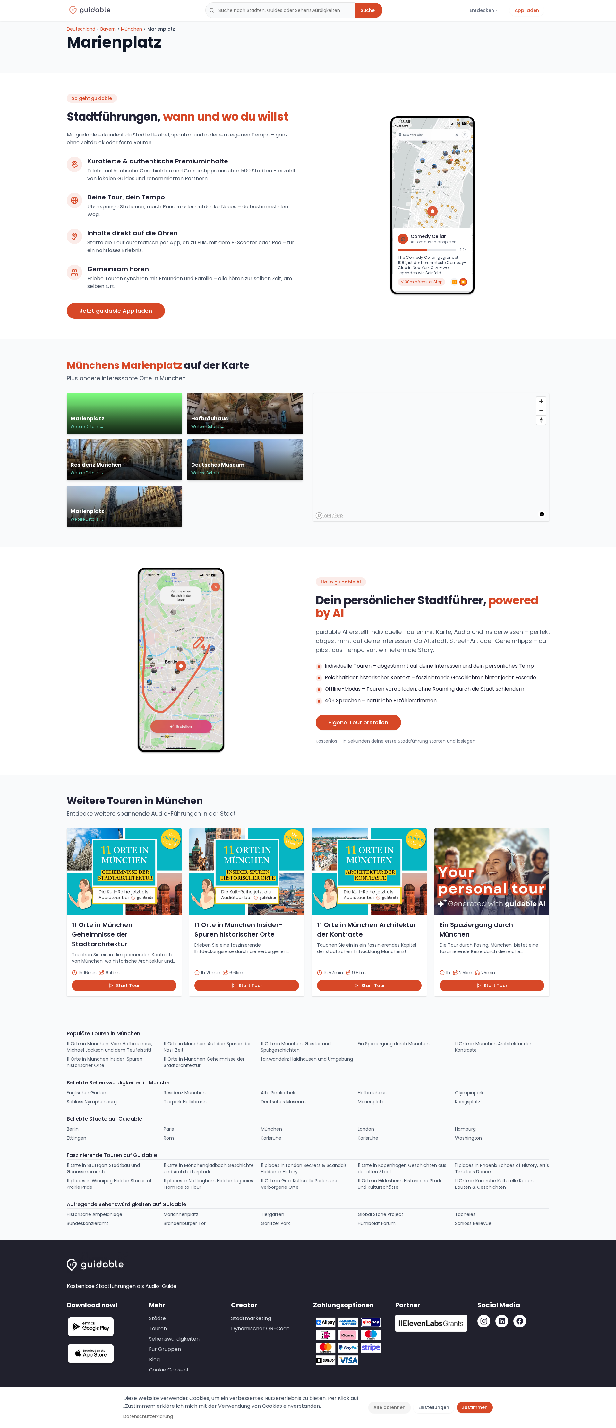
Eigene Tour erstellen (358, 722)
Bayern (108, 29)
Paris (169, 1129)
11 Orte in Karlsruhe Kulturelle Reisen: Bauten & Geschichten (495, 1184)
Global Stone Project (380, 1214)
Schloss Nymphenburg (92, 1102)
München (131, 29)
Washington (468, 1138)
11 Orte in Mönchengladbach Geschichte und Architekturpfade (209, 1168)
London (366, 1129)
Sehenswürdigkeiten (174, 1339)
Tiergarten (272, 1214)
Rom (169, 1138)
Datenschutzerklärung (148, 1416)
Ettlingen (76, 1138)
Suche (368, 10)
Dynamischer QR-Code (260, 1328)
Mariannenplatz (181, 1214)
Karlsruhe (271, 1138)
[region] (431, 457)
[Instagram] (483, 1321)
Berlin (73, 1129)
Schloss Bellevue (473, 1223)
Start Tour (128, 985)
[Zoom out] (541, 410)
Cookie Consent (169, 1369)
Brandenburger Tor (185, 1223)
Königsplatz (467, 1102)
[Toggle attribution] (542, 514)
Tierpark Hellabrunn (185, 1102)
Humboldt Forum (377, 1223)
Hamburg (465, 1129)
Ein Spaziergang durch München (394, 1043)
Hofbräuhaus (372, 1093)
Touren (158, 1328)
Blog (154, 1359)
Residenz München (185, 1093)
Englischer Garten (86, 1093)
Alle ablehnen (389, 1407)
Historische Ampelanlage (94, 1214)
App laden (527, 10)
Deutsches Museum (283, 1102)
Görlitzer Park (275, 1223)
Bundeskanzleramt (87, 1223)
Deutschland (81, 29)
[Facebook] (519, 1321)
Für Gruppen (165, 1349)
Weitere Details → (87, 426)
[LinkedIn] (501, 1321)
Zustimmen (475, 1407)
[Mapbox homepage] (329, 515)
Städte (157, 1318)
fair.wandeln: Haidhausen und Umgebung (307, 1059)
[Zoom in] (541, 401)
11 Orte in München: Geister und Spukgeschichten (296, 1046)
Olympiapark (469, 1093)
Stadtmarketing (251, 1318)
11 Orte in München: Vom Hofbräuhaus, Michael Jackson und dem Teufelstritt (109, 1046)
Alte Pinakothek (278, 1093)
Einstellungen (433, 1407)
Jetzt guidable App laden (116, 311)
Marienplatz (371, 1102)
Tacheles (465, 1214)
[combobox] (280, 10)
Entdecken (482, 10)
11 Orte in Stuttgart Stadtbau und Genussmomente (103, 1168)
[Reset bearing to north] (541, 420)
